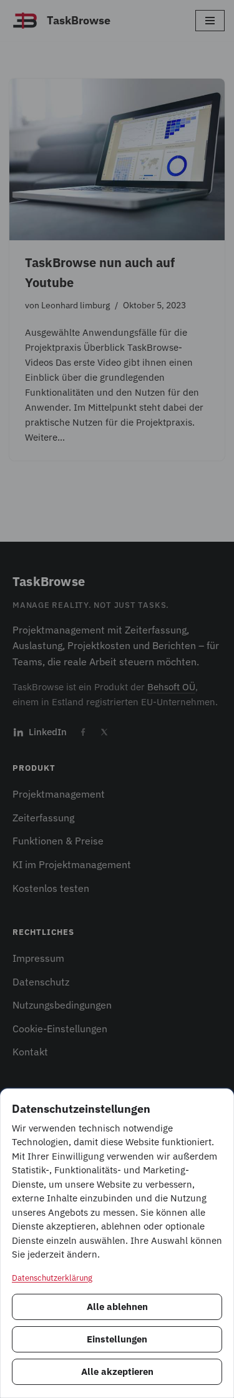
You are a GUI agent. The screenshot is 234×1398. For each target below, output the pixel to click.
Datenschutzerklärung (52, 1278)
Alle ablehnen (117, 1306)
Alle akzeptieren (117, 1371)
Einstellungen (117, 1339)
